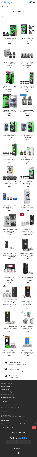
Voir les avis (18, 442)
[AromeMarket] (13, 2)
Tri (14, 17)
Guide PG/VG (5, 389)
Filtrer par (7, 17)
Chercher (26, 2)
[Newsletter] (34, 427)
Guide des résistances (7, 394)
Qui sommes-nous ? (7, 386)
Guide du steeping (6, 392)
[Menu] (34, 2)
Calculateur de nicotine (8, 397)
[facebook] (18, 452)
